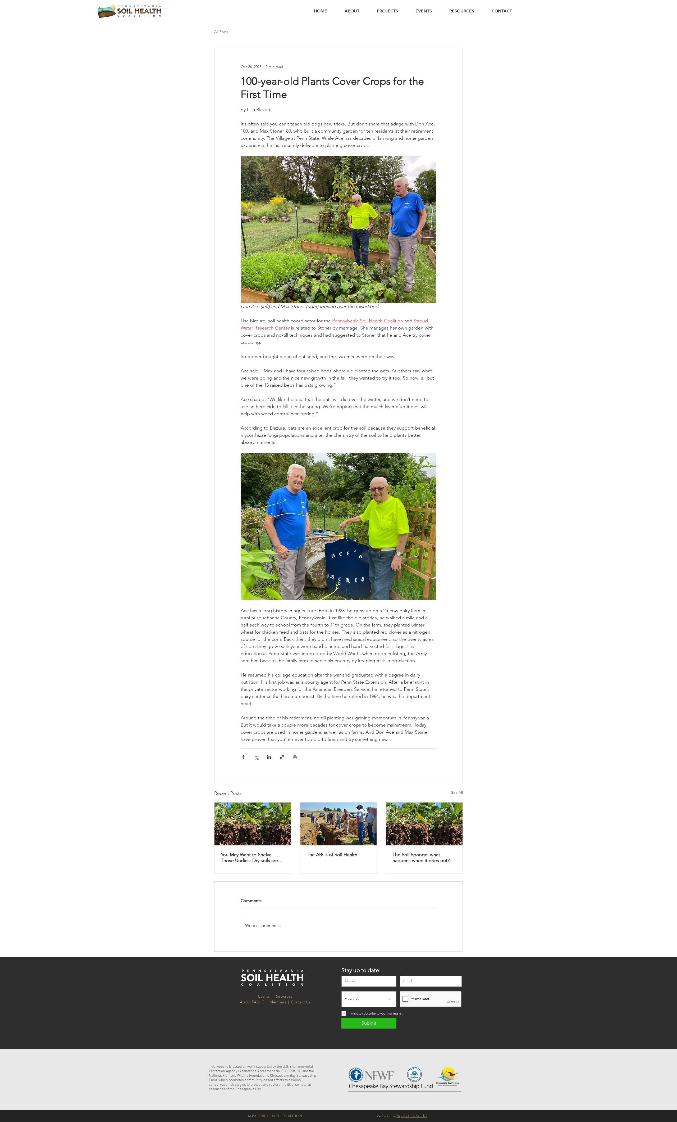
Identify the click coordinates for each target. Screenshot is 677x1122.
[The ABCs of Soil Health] (338, 824)
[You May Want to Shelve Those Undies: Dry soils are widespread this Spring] (252, 824)
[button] (352, 11)
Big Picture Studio (412, 1116)
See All (457, 792)
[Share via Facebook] (243, 757)
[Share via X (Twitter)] (256, 757)
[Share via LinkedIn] (269, 757)
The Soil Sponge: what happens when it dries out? (421, 857)
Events (263, 996)
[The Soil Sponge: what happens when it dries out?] (424, 824)
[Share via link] (282, 757)
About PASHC (252, 1001)
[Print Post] (295, 757)
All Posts (221, 31)
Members (277, 1001)
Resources (283, 996)
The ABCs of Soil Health (332, 855)
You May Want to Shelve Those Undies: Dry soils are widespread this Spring (249, 857)
